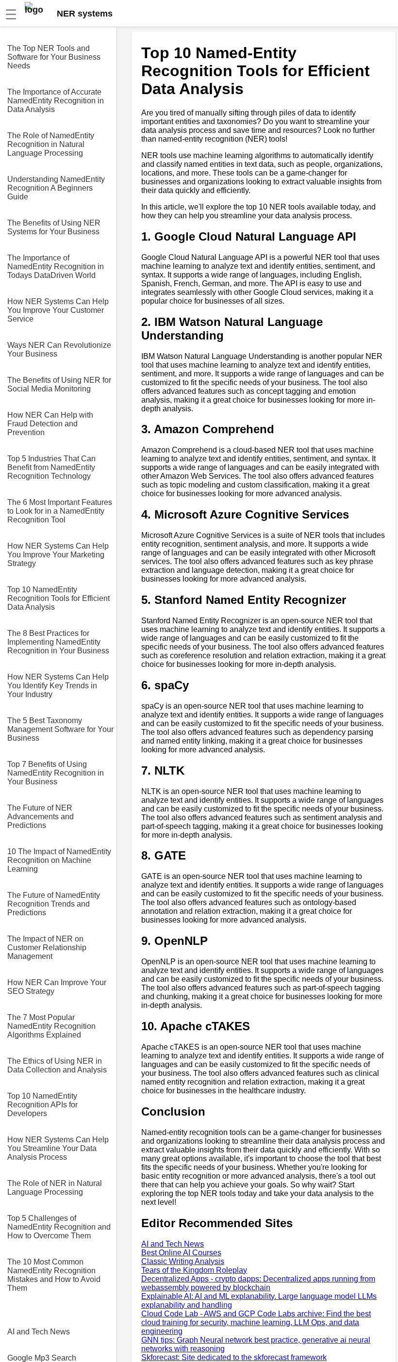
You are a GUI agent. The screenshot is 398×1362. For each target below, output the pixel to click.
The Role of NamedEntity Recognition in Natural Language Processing (50, 144)
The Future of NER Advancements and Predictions (40, 816)
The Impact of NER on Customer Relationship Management (46, 947)
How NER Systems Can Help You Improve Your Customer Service (58, 310)
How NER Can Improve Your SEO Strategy (56, 986)
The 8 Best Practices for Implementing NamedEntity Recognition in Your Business (58, 642)
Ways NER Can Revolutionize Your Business (59, 349)
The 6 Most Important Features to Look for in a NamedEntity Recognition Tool (59, 511)
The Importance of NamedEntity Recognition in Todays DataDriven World (55, 266)
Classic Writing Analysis (182, 1261)
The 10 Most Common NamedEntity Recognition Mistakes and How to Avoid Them (53, 1275)
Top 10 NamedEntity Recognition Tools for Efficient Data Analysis (58, 598)
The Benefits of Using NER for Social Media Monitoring (59, 384)
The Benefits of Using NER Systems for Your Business (53, 227)
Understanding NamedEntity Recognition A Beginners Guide (56, 188)
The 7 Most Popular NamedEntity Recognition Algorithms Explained (51, 1026)
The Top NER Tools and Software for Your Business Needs (53, 57)
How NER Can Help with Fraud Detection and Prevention (50, 424)
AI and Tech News (38, 1332)
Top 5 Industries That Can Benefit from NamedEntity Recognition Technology (51, 467)
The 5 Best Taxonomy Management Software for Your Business (60, 729)
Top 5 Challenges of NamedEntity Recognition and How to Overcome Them (59, 1227)
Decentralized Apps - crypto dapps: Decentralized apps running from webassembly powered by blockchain (258, 1283)
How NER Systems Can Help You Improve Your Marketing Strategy (58, 555)
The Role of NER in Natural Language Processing (54, 1187)
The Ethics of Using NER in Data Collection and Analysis (57, 1065)
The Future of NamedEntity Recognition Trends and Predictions (53, 904)
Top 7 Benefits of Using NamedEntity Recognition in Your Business (55, 773)
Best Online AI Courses (181, 1252)
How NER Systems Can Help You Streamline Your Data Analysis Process (58, 1148)
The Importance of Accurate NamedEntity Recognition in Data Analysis (55, 101)
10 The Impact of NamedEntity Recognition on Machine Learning (59, 860)
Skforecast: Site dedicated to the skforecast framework (234, 1357)
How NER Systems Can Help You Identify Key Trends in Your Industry (58, 685)
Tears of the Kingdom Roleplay (194, 1270)
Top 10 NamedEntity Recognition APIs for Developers (42, 1105)
